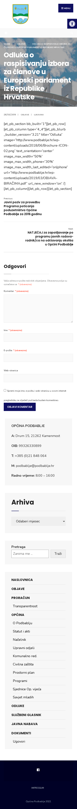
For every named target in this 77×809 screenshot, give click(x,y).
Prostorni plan (23, 672)
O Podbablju (22, 623)
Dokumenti (21, 733)
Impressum (37, 788)
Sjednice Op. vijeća (27, 689)
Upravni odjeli (23, 648)
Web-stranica (11, 370)
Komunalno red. (25, 656)
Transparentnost (25, 606)
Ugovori (19, 741)
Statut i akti (21, 631)
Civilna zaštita (23, 664)
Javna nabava (24, 724)
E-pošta (15, 350)
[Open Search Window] (71, 33)
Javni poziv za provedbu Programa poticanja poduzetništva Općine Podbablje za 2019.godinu (23, 206)
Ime (13, 330)
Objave (21, 43)
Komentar (16, 291)
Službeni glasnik (26, 715)
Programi (20, 681)
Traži (58, 553)
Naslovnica (22, 580)
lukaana (39, 114)
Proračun (20, 598)
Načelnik (19, 639)
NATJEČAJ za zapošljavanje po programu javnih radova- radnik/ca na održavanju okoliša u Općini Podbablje (49, 236)
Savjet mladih (23, 697)
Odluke (17, 706)
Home (7, 43)
